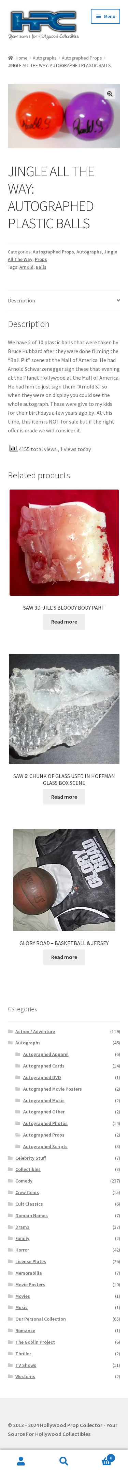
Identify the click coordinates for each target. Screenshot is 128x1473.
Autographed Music (44, 1100)
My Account (21, 1461)
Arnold (26, 267)
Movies (22, 1296)
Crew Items (27, 1192)
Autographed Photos (45, 1123)
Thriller (23, 1354)
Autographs (45, 58)
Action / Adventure (35, 1031)
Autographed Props (82, 58)
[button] (109, 93)
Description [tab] (21, 300)
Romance (25, 1330)
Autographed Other (44, 1112)
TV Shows (25, 1365)
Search (64, 1461)
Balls (41, 267)
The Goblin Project (35, 1342)
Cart (98, 1455)
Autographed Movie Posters (52, 1089)
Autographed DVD (42, 1077)
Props (41, 259)
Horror (22, 1250)
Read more (64, 621)
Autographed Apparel (46, 1054)
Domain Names (31, 1215)
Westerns (25, 1376)
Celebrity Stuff (30, 1158)
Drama (22, 1227)
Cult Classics (29, 1204)
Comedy (23, 1181)
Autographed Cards (44, 1066)
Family (22, 1238)
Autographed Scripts (45, 1146)
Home (22, 58)
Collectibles (28, 1169)
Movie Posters (30, 1284)
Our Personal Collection (40, 1319)
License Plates (30, 1261)
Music (21, 1307)
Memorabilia (28, 1273)
